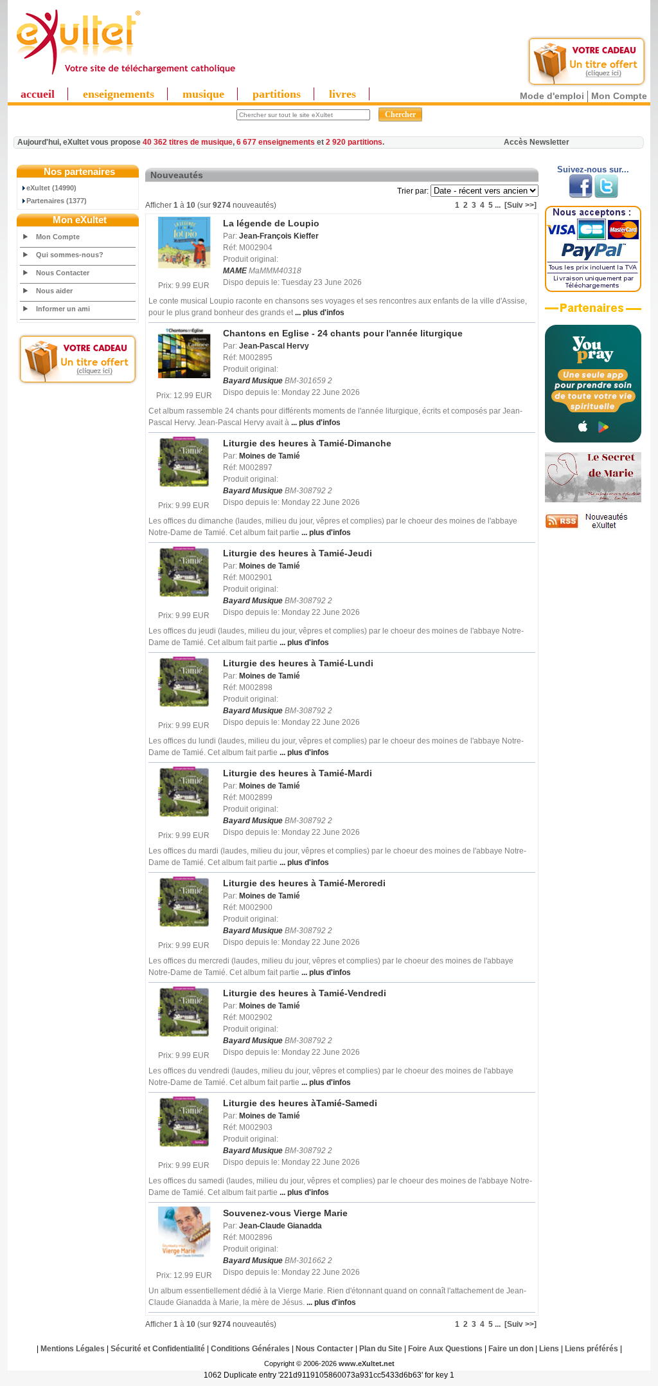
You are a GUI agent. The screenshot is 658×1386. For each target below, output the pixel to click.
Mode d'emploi (552, 96)
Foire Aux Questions (445, 1348)
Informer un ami (63, 309)
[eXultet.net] (125, 75)
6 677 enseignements (275, 142)
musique (203, 93)
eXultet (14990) (51, 188)
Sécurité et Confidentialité (158, 1348)
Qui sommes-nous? (69, 255)
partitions (277, 93)
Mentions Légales (72, 1348)
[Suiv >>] (520, 205)
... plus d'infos (318, 312)
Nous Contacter (62, 273)
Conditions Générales (250, 1348)
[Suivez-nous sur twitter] (606, 195)
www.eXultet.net (367, 1363)
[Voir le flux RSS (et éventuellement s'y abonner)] (593, 528)
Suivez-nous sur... (593, 169)
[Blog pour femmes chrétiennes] (593, 499)
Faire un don (510, 1348)
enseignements (118, 93)
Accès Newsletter (536, 142)
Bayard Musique (253, 380)
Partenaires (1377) (56, 201)
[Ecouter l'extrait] (593, 312)
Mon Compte (619, 96)
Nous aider (54, 291)
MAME (235, 270)
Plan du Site (380, 1348)
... (498, 205)
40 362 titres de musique (188, 142)
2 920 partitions (354, 142)
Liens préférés (591, 1348)
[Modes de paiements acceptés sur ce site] (593, 289)
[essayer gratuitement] (586, 84)
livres (342, 93)
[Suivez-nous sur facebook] (580, 195)
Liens (549, 1348)
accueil (38, 93)
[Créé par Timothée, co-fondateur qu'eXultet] (593, 439)
